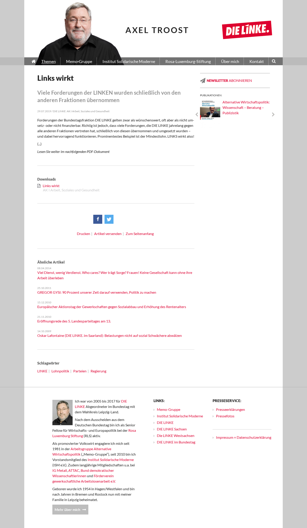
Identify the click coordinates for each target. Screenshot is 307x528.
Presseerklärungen (230, 409)
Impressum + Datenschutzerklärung (243, 437)
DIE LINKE (165, 422)
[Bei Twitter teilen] (109, 219)
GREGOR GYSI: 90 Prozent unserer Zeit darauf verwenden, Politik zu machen (96, 292)
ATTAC (73, 470)
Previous (196, 114)
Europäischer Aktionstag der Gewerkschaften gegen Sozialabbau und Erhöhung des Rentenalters (111, 306)
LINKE (42, 371)
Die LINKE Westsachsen (175, 435)
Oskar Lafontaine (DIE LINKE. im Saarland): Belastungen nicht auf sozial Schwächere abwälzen (109, 335)
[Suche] (274, 61)
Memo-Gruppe (168, 409)
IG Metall (59, 470)
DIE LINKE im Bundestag (176, 442)
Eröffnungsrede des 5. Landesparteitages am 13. (74, 321)
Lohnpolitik (60, 371)
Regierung (98, 371)
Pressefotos (225, 416)
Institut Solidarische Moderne (111, 459)
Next (273, 114)
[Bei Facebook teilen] (97, 219)
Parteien (80, 371)
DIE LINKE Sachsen (172, 429)
